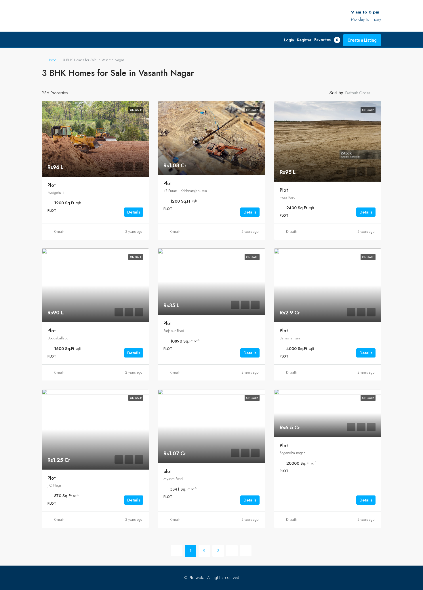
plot (167, 471)
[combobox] (362, 93)
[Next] (232, 550)
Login (289, 40)
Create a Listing (362, 40)
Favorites (326, 40)
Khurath (59, 231)
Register (304, 40)
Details (133, 212)
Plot (51, 185)
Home (51, 60)
